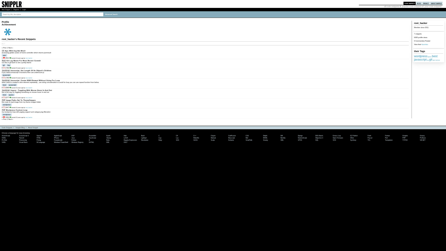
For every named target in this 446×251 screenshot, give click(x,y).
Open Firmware (338, 138)
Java (73, 138)
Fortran (387, 136)
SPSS (300, 140)
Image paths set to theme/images (21, 100)
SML (282, 140)
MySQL (283, 138)
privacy (426, 3)
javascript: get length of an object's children (30, 70)
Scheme (231, 140)
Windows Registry (77, 142)
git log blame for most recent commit (23, 61)
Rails (108, 140)
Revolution (144, 140)
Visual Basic (23, 142)
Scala (213, 140)
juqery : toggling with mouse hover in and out (31, 90)
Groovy (422, 136)
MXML (265, 138)
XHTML (91, 142)
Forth (369, 136)
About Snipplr (33, 128)
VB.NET (422, 140)
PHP (3, 100)
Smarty (265, 140)
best (435, 56)
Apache (39, 136)
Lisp (160, 138)
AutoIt (108, 136)
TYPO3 (404, 140)
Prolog (39, 140)
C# (3, 51)
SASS (195, 140)
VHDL (4, 142)
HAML (4, 138)
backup (438, 60)
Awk (125, 136)
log (428, 60)
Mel (247, 138)
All (3, 43)
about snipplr (436, 3)
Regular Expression (130, 140)
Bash (4, 61)
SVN (334, 140)
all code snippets (391, 6)
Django (300, 136)
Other (352, 138)
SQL (316, 140)
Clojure (213, 136)
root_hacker (28, 58)
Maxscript (231, 138)
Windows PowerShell (61, 142)
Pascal (370, 138)
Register (16, 9)
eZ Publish (354, 136)
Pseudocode (58, 140)
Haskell (21, 138)
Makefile (196, 138)
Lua (177, 138)
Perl (386, 138)
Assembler (92, 136)
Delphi (265, 136)
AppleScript (58, 136)
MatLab (213, 138)
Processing (23, 140)
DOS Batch (319, 136)
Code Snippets (7, 128)
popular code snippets (412, 6)
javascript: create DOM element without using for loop (35, 80)
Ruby (160, 140)
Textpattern (389, 140)
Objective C (319, 138)
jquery (429, 56)
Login (24, 9)
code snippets (409, 3)
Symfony (353, 140)
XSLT (125, 142)
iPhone (56, 138)
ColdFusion (232, 136)
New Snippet (6, 9)
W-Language (41, 142)
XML (107, 142)
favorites (425, 44)
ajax (434, 60)
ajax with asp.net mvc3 (15, 51)
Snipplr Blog (20, 128)
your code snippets (433, 6)
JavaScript (6, 70)
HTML (39, 138)
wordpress (421, 56)
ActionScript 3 (24, 136)
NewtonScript (302, 138)
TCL (369, 140)
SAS (177, 140)
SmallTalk (249, 140)
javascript (420, 59)
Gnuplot (405, 136)
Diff (281, 136)
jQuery (108, 138)
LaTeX (126, 138)
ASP (73, 136)
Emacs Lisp (337, 136)
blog (419, 3)
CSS (247, 136)
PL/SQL (4, 140)
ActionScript (6, 136)
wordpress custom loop (17, 110)
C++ (194, 136)
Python (73, 140)
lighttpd (143, 138)
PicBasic (423, 138)
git (430, 59)
